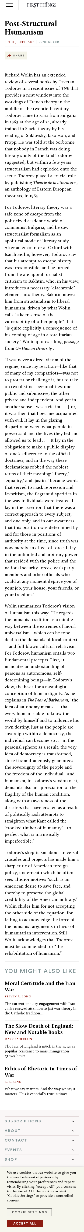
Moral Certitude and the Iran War (40, 986)
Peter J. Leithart (19, 42)
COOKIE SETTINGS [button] (29, 1212)
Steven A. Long (18, 996)
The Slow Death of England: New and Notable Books (39, 1029)
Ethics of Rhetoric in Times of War (41, 1071)
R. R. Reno (13, 1081)
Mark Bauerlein (18, 1039)
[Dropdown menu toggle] (42, 1121)
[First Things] (42, 5)
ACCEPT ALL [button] (25, 1223)
